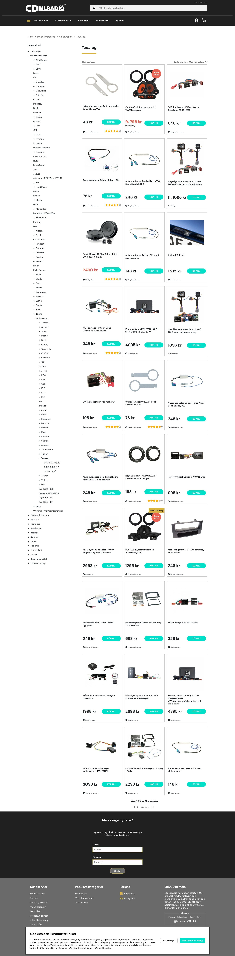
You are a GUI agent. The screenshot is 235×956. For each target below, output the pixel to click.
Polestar (40, 252)
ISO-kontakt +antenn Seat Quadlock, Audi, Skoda (97, 329)
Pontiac (39, 257)
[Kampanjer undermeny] (30, 51)
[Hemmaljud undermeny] (30, 550)
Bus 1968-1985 (46, 489)
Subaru (39, 296)
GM (35, 130)
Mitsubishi (41, 217)
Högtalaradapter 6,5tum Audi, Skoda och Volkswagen (141, 477)
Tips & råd (36, 924)
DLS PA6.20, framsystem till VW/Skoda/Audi (139, 551)
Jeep (35, 169)
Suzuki (39, 300)
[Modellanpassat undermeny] (30, 55)
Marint (33, 554)
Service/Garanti (38, 902)
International (39, 156)
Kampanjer (83, 20)
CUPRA (36, 99)
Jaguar (36, 173)
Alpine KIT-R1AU (176, 255)
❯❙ (153, 807)
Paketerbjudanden (39, 515)
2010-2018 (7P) (52, 467)
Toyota (39, 313)
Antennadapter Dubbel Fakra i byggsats (98, 624)
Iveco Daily (38, 165)
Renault (39, 261)
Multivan (45, 423)
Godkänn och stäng (192, 940)
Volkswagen (65, 36)
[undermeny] (35, 60)
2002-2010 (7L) (52, 462)
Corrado (45, 357)
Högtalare (35, 523)
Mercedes (41, 208)
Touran (44, 475)
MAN (35, 204)
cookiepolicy (104, 948)
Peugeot (40, 243)
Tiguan (44, 453)
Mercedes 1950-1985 (44, 213)
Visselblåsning (38, 906)
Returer (34, 898)
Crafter (45, 353)
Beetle (44, 335)
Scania (39, 305)
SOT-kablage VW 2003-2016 (183, 622)
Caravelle (46, 348)
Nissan (39, 230)
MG (35, 226)
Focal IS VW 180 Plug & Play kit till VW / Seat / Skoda (100, 255)
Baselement (36, 528)
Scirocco (45, 445)
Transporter (47, 449)
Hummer (40, 151)
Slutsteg (34, 537)
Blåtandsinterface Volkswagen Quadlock (99, 697)
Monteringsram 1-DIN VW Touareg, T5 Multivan (186, 551)
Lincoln (36, 195)
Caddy (44, 344)
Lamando (46, 419)
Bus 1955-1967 (46, 502)
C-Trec (42, 366)
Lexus (36, 191)
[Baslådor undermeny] (30, 532)
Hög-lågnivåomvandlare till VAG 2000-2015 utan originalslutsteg (185, 183)
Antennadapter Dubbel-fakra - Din (101, 180)
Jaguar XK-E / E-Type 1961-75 (48, 178)
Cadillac (40, 81)
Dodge (39, 117)
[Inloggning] (196, 20)
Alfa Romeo (41, 60)
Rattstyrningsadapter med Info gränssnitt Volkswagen (141, 697)
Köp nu (154, 123)
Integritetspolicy (39, 920)
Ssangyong (41, 292)
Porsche (40, 248)
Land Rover (41, 187)
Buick (36, 73)
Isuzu (35, 160)
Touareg (80, 36)
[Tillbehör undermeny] (30, 545)
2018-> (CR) (50, 471)
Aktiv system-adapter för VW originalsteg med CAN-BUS (98, 551)
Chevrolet (41, 90)
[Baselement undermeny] (30, 528)
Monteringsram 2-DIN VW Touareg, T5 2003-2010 (143, 624)
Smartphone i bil (38, 559)
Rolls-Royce (39, 270)
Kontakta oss (200, 2)
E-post (95, 844)
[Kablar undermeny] (30, 541)
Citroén (39, 95)
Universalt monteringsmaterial (48, 510)
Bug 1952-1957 (46, 497)
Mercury (37, 222)
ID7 (40, 401)
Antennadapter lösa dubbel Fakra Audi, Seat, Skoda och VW (100, 478)
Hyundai (40, 138)
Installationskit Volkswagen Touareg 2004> (144, 770)
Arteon (44, 327)
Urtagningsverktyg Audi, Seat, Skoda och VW (141, 403)
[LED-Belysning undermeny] (30, 563)
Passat (44, 427)
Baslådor (34, 532)
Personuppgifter (39, 915)
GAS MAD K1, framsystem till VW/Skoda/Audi (140, 108)
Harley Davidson (41, 147)
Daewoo (37, 112)
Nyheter (120, 20)
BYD (35, 77)
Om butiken (81, 902)
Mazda (39, 200)
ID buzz (42, 405)
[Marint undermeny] (30, 554)
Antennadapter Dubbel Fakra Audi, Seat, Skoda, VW (186, 404)
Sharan (44, 440)
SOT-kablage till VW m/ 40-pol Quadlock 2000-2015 (184, 108)
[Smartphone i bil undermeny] (30, 559)
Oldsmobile (39, 239)
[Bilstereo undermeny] (30, 519)
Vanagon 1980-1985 (49, 493)
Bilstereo (34, 519)
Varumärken (102, 20)
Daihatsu (37, 103)
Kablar (33, 541)
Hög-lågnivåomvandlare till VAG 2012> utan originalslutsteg (184, 330)
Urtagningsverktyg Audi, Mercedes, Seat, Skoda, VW (101, 107)
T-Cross (43, 370)
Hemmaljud (36, 550)
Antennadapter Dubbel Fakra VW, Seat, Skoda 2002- (142, 182)
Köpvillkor (35, 911)
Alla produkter (41, 20)
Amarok (45, 322)
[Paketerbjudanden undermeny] (30, 515)
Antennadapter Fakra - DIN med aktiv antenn (142, 256)
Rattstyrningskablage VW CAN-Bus (186, 476)
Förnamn (96, 857)
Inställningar (169, 940)
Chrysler (40, 86)
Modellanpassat (63, 20)
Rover (36, 265)
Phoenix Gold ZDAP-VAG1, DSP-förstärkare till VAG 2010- (141, 330)
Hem (30, 36)
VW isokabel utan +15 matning (99, 401)
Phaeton (45, 436)
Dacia (36, 108)
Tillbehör (34, 545)
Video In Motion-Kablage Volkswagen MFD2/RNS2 (96, 770)
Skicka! (117, 871)
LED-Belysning (37, 563)
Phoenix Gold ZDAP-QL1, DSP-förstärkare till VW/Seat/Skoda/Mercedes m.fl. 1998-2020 (184, 699)
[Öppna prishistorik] (134, 125)
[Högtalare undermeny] (30, 523)
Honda (39, 143)
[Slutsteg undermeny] (30, 537)
